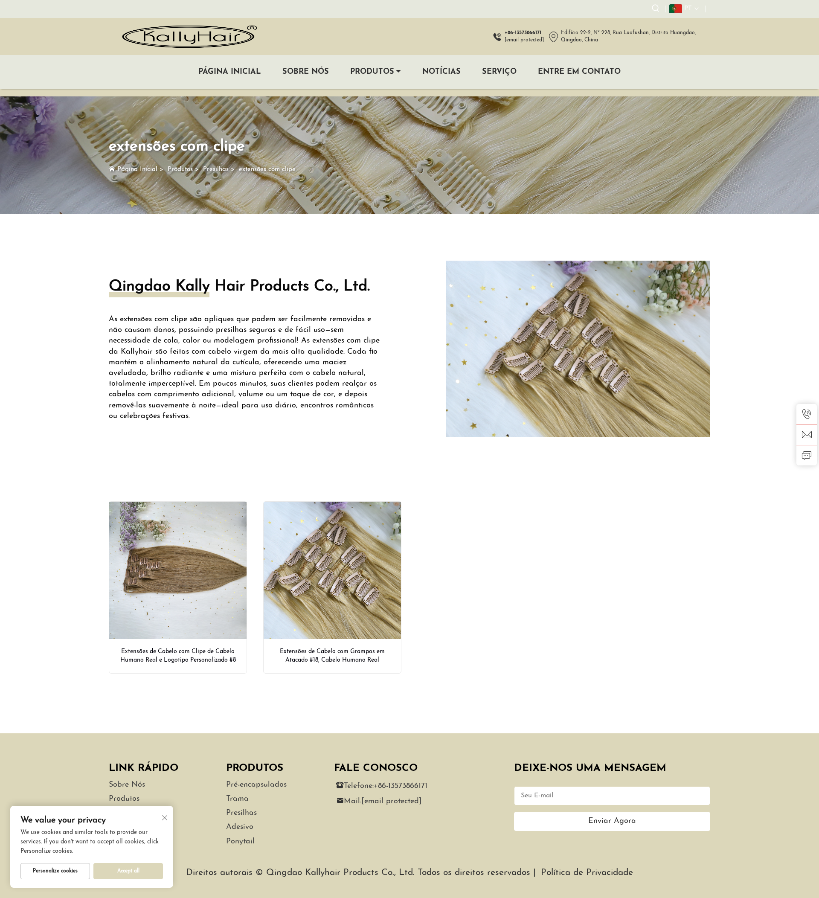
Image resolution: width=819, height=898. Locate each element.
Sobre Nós (305, 72)
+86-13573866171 (400, 786)
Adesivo (239, 827)
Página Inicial (229, 72)
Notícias (441, 72)
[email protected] (524, 40)
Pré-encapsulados (256, 785)
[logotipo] (189, 36)
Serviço (499, 72)
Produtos (372, 72)
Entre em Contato (579, 72)
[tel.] (806, 414)
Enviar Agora (612, 821)
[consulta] (806, 455)
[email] (806, 434)
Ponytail (240, 842)
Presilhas (216, 169)
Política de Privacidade (587, 872)
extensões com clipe (267, 169)
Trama (237, 799)
